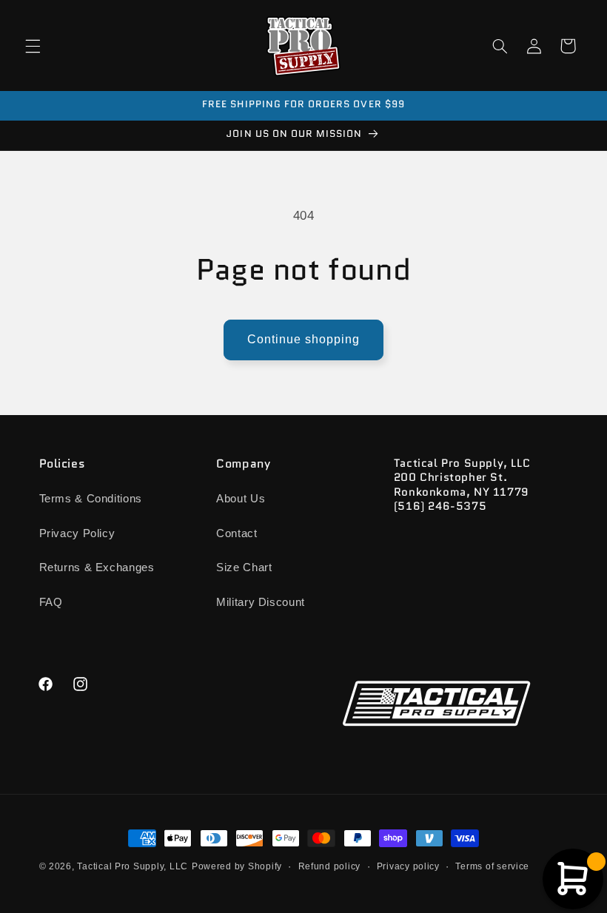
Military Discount (260, 602)
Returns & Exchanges (97, 567)
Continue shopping (303, 339)
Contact (236, 533)
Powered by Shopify (237, 866)
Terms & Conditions (90, 499)
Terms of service (492, 866)
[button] (33, 46)
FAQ (51, 602)
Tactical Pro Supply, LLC (132, 866)
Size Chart (244, 567)
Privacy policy (408, 866)
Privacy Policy (77, 533)
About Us (240, 499)
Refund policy (329, 866)
